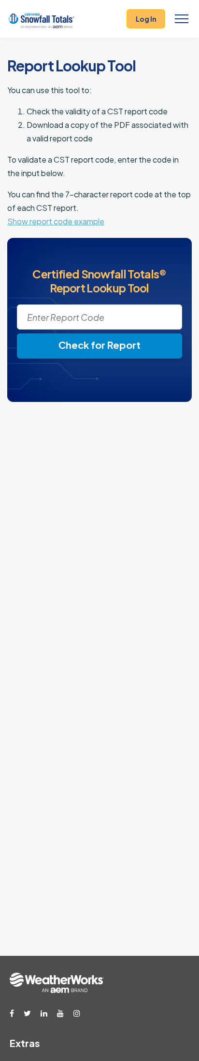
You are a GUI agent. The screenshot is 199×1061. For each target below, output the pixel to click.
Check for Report (99, 345)
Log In (146, 18)
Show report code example (55, 221)
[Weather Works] (57, 990)
